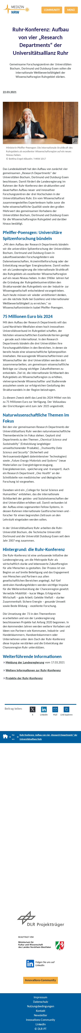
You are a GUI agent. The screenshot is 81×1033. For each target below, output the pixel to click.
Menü (71, 10)
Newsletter (40, 1015)
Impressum (40, 997)
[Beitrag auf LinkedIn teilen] (44, 709)
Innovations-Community (40, 980)
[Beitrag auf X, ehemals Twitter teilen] (32, 709)
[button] (66, 709)
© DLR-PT (40, 1029)
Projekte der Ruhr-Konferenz (24, 678)
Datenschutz (40, 1002)
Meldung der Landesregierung (25, 662)
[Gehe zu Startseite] (5, 737)
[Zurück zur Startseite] (40, 4)
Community (52, 10)
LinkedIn (41, 1024)
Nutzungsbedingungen (40, 1006)
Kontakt (40, 1011)
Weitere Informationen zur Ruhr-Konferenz (33, 670)
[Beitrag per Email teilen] (55, 709)
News (13, 737)
